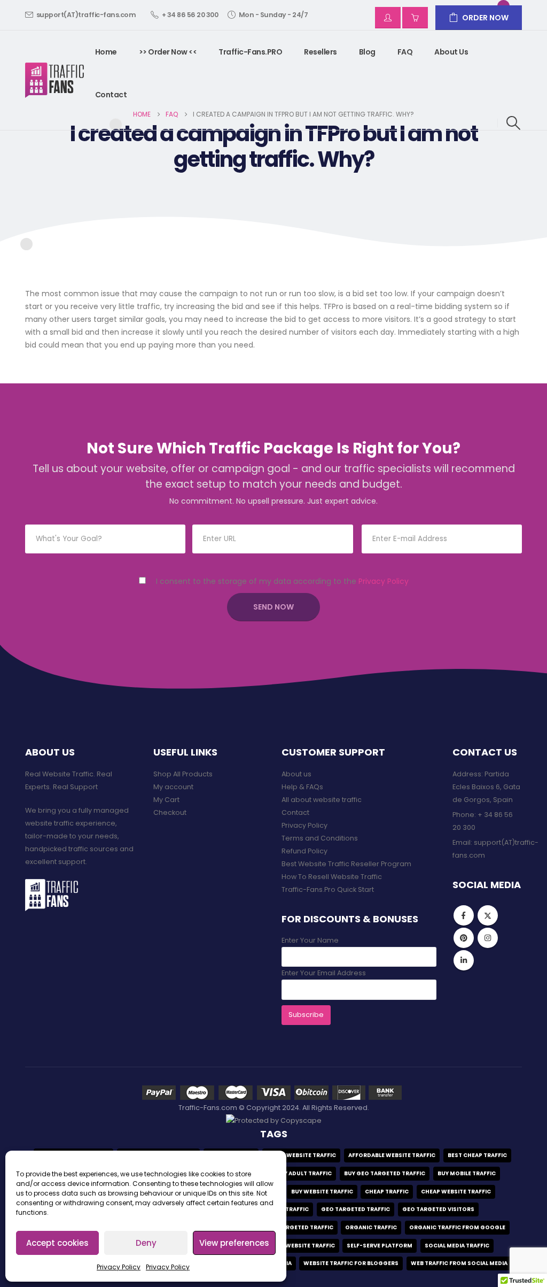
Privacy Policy (118, 1266)
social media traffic (457, 1246)
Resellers (320, 52)
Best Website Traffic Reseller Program (346, 863)
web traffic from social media (459, 1263)
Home (106, 52)
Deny (146, 1243)
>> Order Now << (168, 52)
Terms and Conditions (320, 838)
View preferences (234, 1243)
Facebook (464, 915)
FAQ (405, 52)
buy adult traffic (304, 1173)
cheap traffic (387, 1192)
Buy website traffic (322, 1192)
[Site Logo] (54, 80)
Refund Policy (304, 851)
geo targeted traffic (355, 1209)
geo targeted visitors (438, 1209)
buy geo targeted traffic (384, 1173)
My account (173, 786)
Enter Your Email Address (324, 972)
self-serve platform (379, 1246)
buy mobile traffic (466, 1173)
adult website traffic (301, 1155)
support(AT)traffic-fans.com (86, 14)
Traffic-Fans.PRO (250, 52)
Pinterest (464, 938)
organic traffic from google (457, 1227)
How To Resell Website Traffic (332, 876)
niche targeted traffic (296, 1227)
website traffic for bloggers (350, 1263)
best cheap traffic (477, 1155)
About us (451, 52)
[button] (513, 123)
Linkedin (464, 960)
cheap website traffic (456, 1192)
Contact (111, 94)
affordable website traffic (391, 1155)
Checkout (169, 812)
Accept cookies (57, 1243)
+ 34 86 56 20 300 (190, 14)
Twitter (488, 915)
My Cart (166, 799)
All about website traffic (322, 799)
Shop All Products (183, 774)
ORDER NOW (485, 17)
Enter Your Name (310, 940)
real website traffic (303, 1246)
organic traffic (371, 1227)
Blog (367, 52)
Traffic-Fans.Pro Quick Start (328, 889)
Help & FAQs (302, 786)
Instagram (488, 938)
